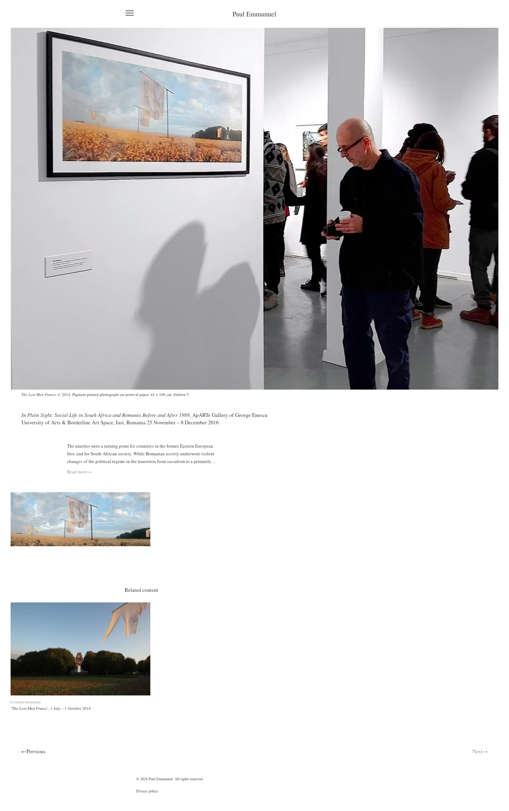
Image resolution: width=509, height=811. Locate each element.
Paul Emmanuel (254, 13)
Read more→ (79, 472)
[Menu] (129, 13)
